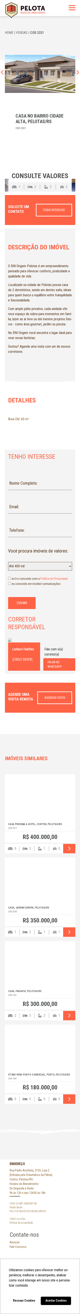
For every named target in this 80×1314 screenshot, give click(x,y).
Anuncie (15, 1242)
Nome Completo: (23, 483)
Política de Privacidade (54, 578)
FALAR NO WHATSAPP (55, 664)
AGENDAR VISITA (54, 697)
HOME (9, 33)
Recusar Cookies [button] (24, 1300)
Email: (14, 506)
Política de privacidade (21, 1222)
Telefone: (17, 530)
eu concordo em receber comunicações (36, 583)
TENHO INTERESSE (54, 210)
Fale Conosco (18, 1246)
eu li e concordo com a (40, 578)
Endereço (17, 1164)
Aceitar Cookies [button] (56, 1300)
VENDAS (22, 33)
